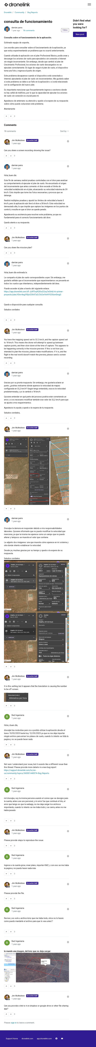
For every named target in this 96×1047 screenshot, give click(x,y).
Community (19, 12)
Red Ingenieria (18, 715)
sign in (13, 1023)
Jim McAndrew (18, 140)
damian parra (17, 27)
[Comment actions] (68, 141)
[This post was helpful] (6, 116)
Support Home (12, 1038)
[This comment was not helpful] (10, 156)
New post (80, 34)
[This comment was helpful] (6, 156)
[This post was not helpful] (10, 116)
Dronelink (8, 12)
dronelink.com (27, 1038)
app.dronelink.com (44, 1038)
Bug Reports (33, 12)
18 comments (28, 30)
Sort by (63, 131)
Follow (65, 30)
